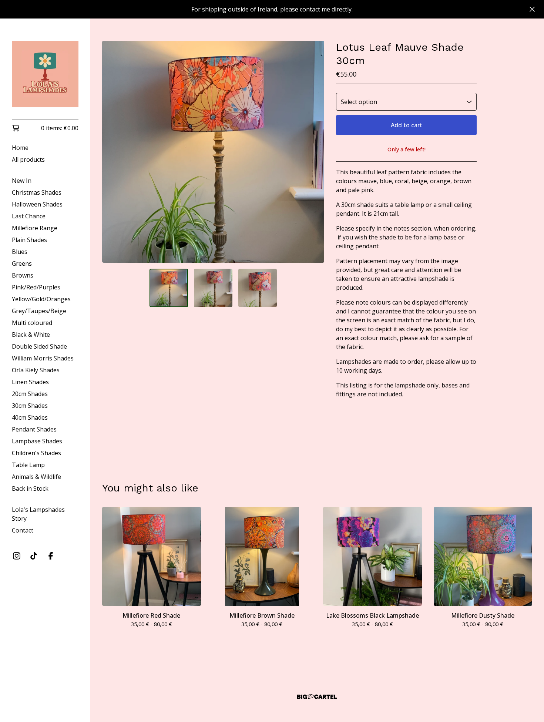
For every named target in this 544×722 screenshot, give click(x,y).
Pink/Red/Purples (36, 287)
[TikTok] (33, 556)
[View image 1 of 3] (169, 288)
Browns (22, 275)
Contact (22, 530)
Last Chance (29, 216)
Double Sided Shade (39, 346)
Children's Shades (36, 453)
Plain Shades (29, 240)
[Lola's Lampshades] (45, 74)
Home (20, 148)
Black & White (31, 334)
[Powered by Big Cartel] (317, 696)
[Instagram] (16, 556)
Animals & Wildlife (36, 477)
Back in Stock (30, 488)
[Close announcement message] (532, 9)
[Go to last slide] (112, 152)
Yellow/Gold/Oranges (41, 299)
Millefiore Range (34, 228)
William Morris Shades (43, 358)
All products (28, 159)
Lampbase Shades (37, 441)
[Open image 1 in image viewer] (213, 152)
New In (21, 181)
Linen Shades (30, 382)
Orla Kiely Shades (36, 370)
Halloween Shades (37, 204)
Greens (22, 263)
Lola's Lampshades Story (38, 514)
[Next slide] (314, 152)
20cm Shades (30, 394)
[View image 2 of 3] (213, 288)
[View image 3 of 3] (257, 288)
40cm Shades (30, 417)
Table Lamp (28, 465)
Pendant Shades (34, 429)
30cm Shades (30, 406)
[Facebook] (51, 556)
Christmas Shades (36, 192)
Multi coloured (32, 323)
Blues (19, 252)
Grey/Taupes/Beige (39, 311)
